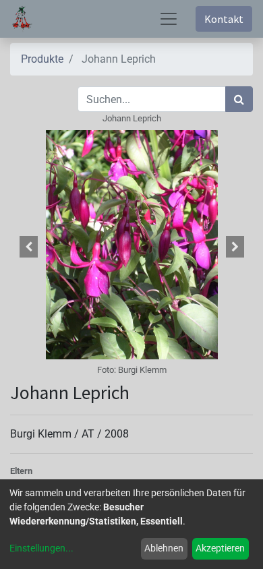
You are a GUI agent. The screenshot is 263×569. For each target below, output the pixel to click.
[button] (28, 246)
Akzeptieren (220, 548)
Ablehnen (163, 548)
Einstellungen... (41, 548)
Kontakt (223, 19)
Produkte (42, 59)
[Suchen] (239, 99)
